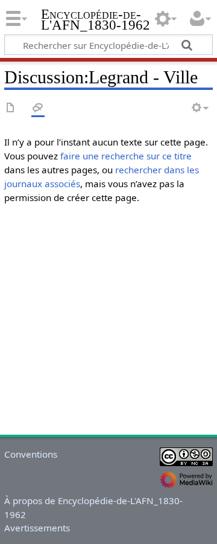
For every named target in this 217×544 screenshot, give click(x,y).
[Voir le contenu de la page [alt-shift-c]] (10, 108)
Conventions (30, 454)
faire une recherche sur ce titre (126, 156)
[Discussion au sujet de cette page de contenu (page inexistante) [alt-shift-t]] (38, 108)
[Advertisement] (108, 322)
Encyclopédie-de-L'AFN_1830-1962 (95, 21)
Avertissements (37, 528)
